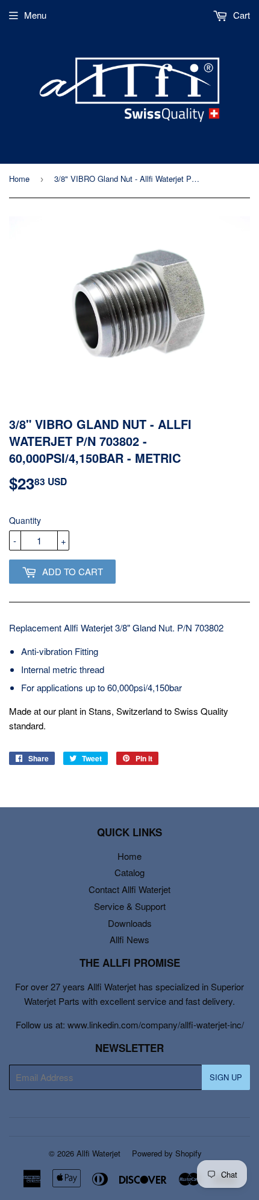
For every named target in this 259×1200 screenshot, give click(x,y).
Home (19, 178)
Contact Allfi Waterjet (129, 889)
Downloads (130, 923)
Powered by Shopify (167, 1153)
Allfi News (129, 939)
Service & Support (130, 906)
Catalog (129, 872)
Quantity (25, 520)
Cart (240, 14)
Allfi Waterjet (98, 1153)
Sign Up (226, 1077)
